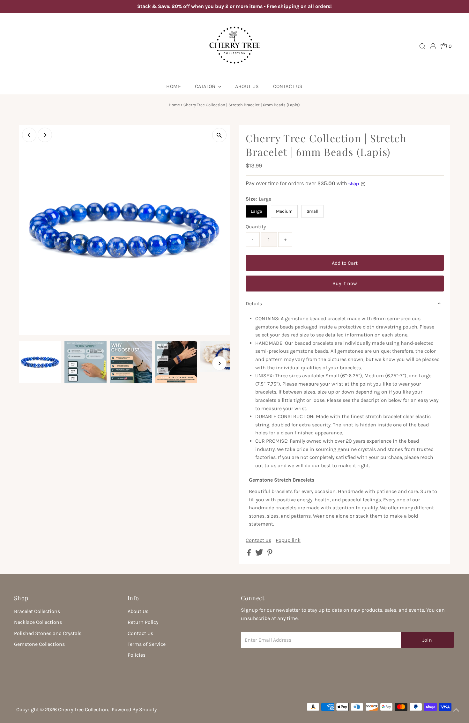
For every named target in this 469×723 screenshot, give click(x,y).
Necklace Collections (38, 622)
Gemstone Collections (39, 644)
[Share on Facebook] (249, 554)
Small (312, 211)
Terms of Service (147, 644)
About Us (138, 611)
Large (256, 211)
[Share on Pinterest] (269, 554)
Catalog (206, 86)
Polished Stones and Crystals (47, 633)
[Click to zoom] (219, 135)
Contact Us (288, 86)
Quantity (256, 227)
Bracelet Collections (37, 611)
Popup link (288, 540)
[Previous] (29, 135)
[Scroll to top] (456, 710)
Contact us (258, 540)
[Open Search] (422, 46)
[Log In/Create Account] (433, 46)
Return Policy (143, 622)
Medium (284, 211)
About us (247, 86)
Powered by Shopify (134, 709)
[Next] (45, 135)
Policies (136, 655)
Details (254, 303)
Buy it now (344, 283)
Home (173, 86)
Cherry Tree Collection (83, 709)
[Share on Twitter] (259, 554)
